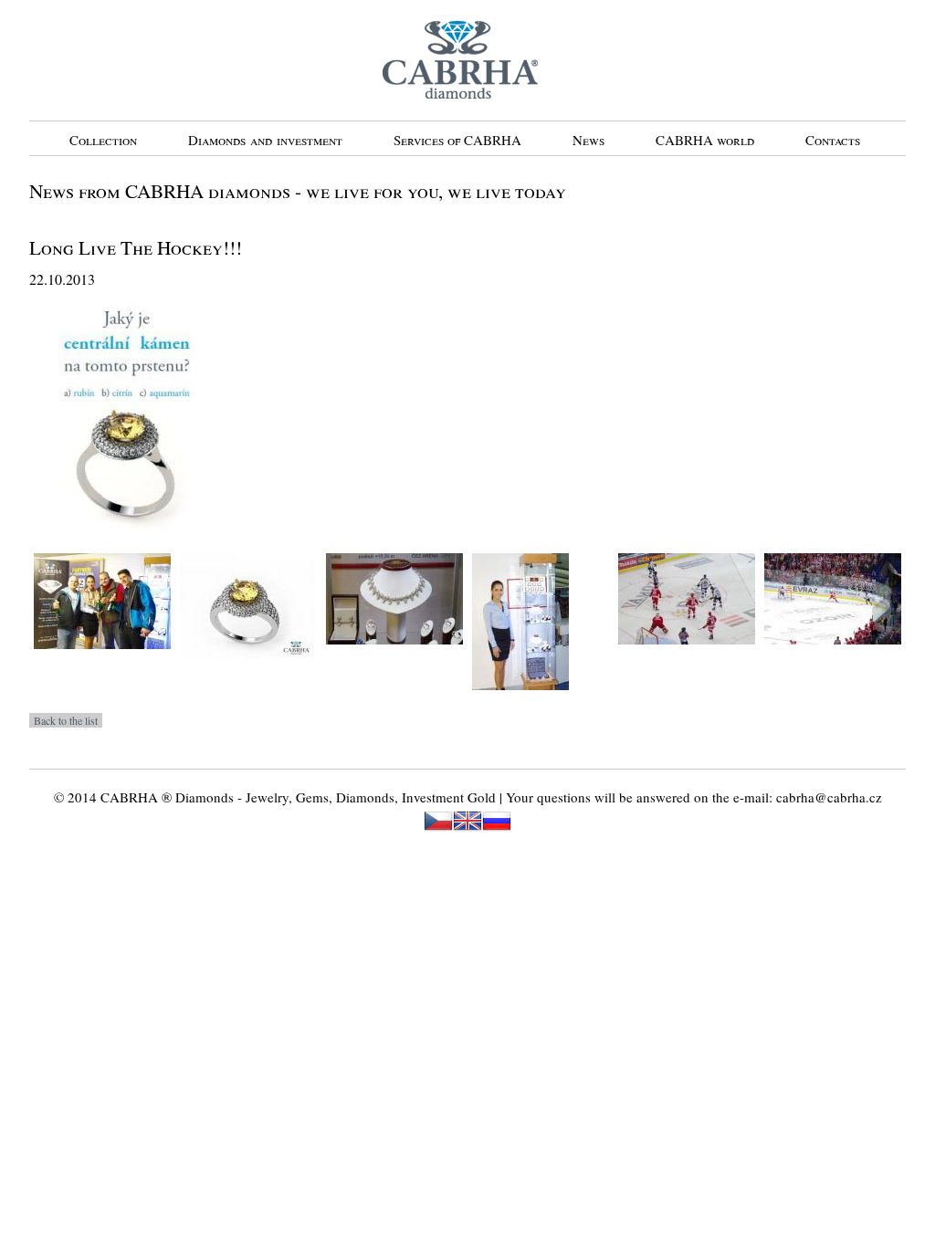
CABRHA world (705, 140)
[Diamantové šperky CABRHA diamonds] (394, 657)
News (588, 140)
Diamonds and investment (265, 140)
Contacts (832, 140)
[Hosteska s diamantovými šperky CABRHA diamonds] (520, 703)
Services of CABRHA (457, 140)
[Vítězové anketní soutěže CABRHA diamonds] (102, 662)
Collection (103, 140)
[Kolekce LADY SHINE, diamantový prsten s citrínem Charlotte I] (248, 673)
